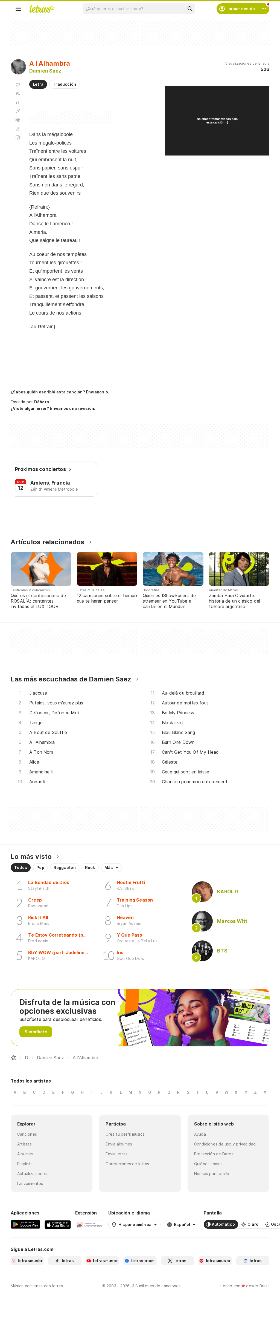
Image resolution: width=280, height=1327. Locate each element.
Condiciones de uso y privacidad (225, 1144)
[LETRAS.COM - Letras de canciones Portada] (41, 8)
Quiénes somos (208, 1163)
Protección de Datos (214, 1154)
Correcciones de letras (127, 1163)
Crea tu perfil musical (125, 1134)
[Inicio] (13, 1057)
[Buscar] (189, 8)
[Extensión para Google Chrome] (89, 1224)
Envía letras (116, 1154)
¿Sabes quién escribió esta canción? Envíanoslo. (60, 392)
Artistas (24, 1144)
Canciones (27, 1134)
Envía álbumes (119, 1144)
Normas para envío (211, 1173)
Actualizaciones (32, 1173)
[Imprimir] (18, 120)
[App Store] (58, 1224)
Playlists (25, 1163)
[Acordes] (18, 111)
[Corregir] (18, 129)
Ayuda (200, 1134)
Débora (41, 401)
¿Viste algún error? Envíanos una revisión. (53, 408)
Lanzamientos (30, 1183)
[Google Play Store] (25, 1224)
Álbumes (25, 1154)
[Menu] (18, 8)
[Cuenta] (263, 8)
